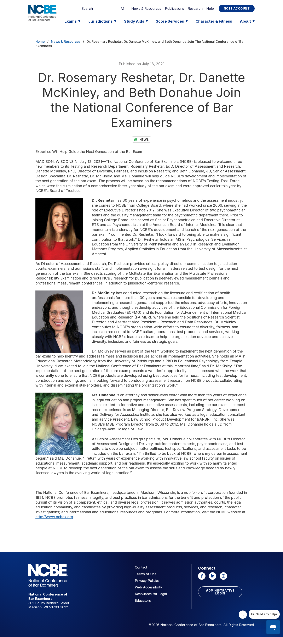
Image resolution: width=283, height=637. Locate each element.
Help (210, 8)
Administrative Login (220, 592)
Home (40, 41)
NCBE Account (237, 8)
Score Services (170, 21)
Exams (70, 21)
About (245, 21)
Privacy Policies (147, 580)
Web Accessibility (148, 587)
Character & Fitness (214, 21)
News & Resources (146, 8)
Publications (174, 8)
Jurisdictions (100, 21)
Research (195, 8)
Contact (141, 567)
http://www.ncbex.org (54, 517)
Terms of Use (145, 574)
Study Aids (134, 21)
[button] (61, 229)
